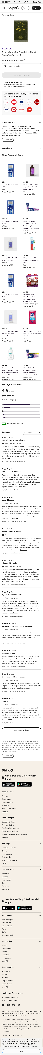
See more (11, 458)
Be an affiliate (7, 926)
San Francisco (8, 949)
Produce (5, 805)
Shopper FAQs (8, 935)
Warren (5, 978)
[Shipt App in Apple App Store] (8, 784)
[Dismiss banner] (3, 2)
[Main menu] (4, 8)
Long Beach (7, 984)
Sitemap (5, 889)
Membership (7, 854)
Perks (4, 929)
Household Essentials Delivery (14, 834)
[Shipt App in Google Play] (24, 784)
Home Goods (7, 802)
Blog (4, 883)
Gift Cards (6, 857)
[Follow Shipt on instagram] (8, 1005)
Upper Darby (7, 981)
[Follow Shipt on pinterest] (13, 1005)
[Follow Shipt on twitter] (19, 1005)
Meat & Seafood (9, 808)
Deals (4, 863)
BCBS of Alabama (9, 1000)
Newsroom (6, 880)
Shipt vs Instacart (9, 860)
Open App (37, 2)
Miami (4, 952)
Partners (5, 886)
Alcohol (5, 796)
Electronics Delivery (10, 831)
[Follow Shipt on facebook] (3, 1005)
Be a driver (6, 923)
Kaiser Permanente (10, 997)
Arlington (6, 971)
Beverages (6, 799)
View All (5, 812)
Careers (5, 877)
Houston (5, 955)
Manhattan (6, 958)
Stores (4, 851)
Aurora (4, 974)
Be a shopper (7, 920)
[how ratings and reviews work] (15, 400)
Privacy (19, 1035)
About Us (5, 874)
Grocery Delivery (9, 822)
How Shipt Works (9, 848)
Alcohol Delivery (8, 825)
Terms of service (8, 1035)
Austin (4, 945)
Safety (4, 932)
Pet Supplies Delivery (10, 828)
